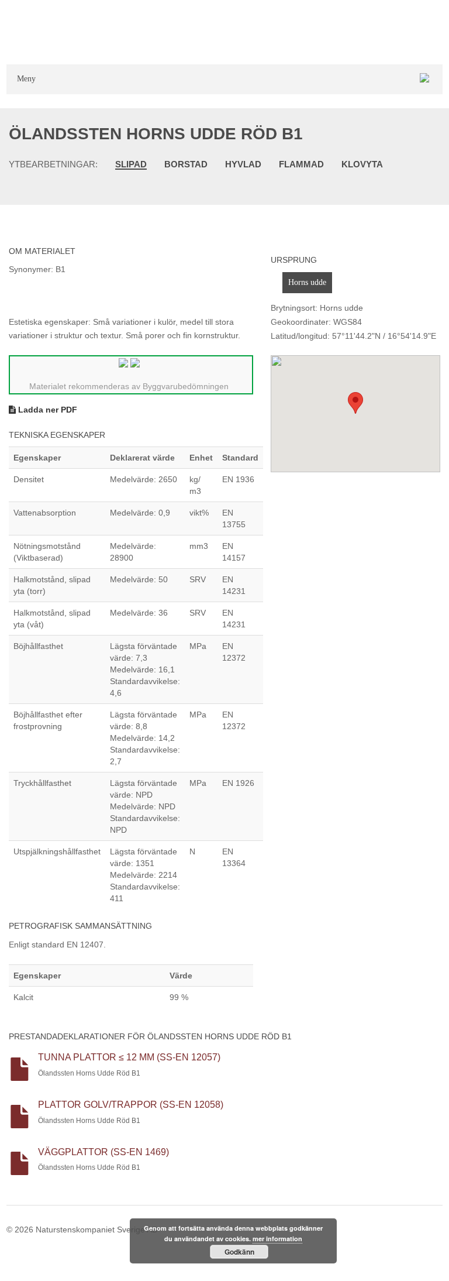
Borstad (186, 164)
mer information (277, 1238)
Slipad (131, 164)
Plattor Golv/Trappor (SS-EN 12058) (130, 1105)
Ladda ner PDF (46, 409)
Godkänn (239, 1251)
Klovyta (362, 164)
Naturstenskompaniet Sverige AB (96, 1229)
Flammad (301, 164)
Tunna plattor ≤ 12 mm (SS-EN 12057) (129, 1057)
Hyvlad (243, 164)
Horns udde (307, 282)
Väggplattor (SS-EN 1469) (103, 1152)
